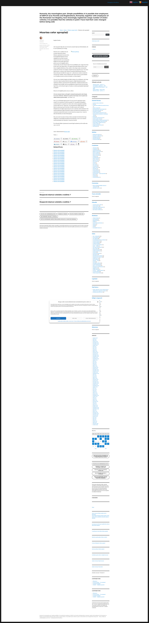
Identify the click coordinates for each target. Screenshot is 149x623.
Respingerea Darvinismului (98, 266)
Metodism (95, 168)
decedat (44, 45)
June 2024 (95, 362)
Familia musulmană (96, 250)
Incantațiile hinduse (96, 227)
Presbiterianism (96, 171)
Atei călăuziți (95, 238)
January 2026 (95, 341)
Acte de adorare (96, 237)
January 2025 (95, 353)
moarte (48, 45)
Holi (93, 226)
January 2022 (95, 394)
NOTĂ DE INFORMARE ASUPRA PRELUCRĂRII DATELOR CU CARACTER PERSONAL (100, 477)
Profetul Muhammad (97, 264)
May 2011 (94, 419)
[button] (97, 301)
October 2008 (95, 424)
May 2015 (94, 418)
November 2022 (96, 383)
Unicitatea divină (96, 271)
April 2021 (95, 399)
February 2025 (95, 352)
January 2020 (95, 405)
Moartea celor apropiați (44, 46)
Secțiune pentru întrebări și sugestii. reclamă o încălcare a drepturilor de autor (100, 456)
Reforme (94, 174)
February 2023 (95, 379)
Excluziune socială (96, 111)
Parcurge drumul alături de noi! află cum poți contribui (101, 56)
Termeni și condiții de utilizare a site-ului (100, 467)
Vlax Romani (95, 126)
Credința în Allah (96, 243)
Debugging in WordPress (113, 2)
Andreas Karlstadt (96, 150)
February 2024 (95, 367)
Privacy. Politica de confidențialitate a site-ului (82, 321)
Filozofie (94, 202)
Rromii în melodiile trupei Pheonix (99, 121)
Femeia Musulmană (96, 253)
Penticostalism (95, 169)
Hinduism (95, 215)
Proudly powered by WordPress (56, 617)
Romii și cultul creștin (97, 118)
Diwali (94, 225)
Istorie (94, 162)
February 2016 (95, 414)
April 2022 (95, 391)
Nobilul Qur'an (95, 258)
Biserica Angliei (96, 152)
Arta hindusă (95, 219)
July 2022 (94, 388)
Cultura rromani (96, 107)
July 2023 (94, 374)
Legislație (94, 278)
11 (105, 438)
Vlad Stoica (42, 40)
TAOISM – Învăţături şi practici (98, 584)
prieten (43, 47)
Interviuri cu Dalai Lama (97, 135)
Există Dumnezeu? (96, 249)
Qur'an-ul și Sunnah (97, 265)
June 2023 (95, 375)
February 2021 (95, 401)
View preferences (91, 318)
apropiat (41, 45)
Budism (94, 132)
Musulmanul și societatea (97, 255)
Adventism (95, 147)
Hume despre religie (96, 208)
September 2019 (96, 407)
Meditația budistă (96, 137)
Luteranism (95, 166)
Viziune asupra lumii (72, 30)
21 (95, 443)
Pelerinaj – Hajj (96, 260)
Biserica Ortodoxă (96, 155)
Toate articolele (96, 194)
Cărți (94, 104)
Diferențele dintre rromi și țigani (99, 109)
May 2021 (94, 397)
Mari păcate (95, 254)
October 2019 (95, 406)
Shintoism (95, 327)
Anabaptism (95, 149)
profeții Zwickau (96, 172)
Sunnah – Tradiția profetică (98, 270)
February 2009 (95, 423)
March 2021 (95, 400)
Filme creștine (95, 158)
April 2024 (95, 364)
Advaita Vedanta (96, 218)
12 (108, 438)
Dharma (94, 224)
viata (44, 48)
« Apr (95, 448)
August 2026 (95, 338)
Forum (94, 49)
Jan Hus (94, 163)
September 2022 (96, 385)
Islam (65, 30)
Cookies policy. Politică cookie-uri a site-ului (66, 321)
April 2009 (95, 422)
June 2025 (95, 347)
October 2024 (95, 357)
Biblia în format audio (97, 151)
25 (105, 443)
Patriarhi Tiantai (96, 138)
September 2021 (96, 395)
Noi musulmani (96, 259)
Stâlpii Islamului (96, 269)
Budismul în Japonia (96, 134)
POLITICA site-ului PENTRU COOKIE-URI (101, 470)
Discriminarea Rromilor (97, 110)
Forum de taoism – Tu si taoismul (99, 582)
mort (40, 47)
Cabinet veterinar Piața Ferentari (98, 560)
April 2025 (95, 350)
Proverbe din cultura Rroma (98, 117)
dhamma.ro (95, 581)
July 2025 (94, 346)
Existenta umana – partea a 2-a (99, 90)
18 (105, 441)
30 (100, 446)
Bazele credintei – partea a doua (99, 89)
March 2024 (95, 366)
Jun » (106, 448)
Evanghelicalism (96, 157)
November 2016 (96, 413)
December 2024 (96, 355)
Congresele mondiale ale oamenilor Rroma (101, 105)
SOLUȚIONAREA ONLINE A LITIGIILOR (49, 216)
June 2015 (95, 417)
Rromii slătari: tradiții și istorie (98, 122)
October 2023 (95, 372)
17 (103, 441)
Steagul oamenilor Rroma (97, 125)
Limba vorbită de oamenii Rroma (99, 112)
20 (93, 443)
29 (98, 446)
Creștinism (95, 145)
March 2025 (95, 351)
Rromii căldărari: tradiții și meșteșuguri (100, 120)
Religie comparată (97, 298)
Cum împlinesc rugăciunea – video (99, 85)
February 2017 (95, 412)
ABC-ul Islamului (96, 236)
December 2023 (96, 369)
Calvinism (95, 156)
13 (93, 441)
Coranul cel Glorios (96, 241)
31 (103, 446)
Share (93, 507)
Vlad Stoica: (95, 287)
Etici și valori (95, 248)
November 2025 (96, 344)
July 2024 (94, 361)
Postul (94, 261)
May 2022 (95, 390)
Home (61, 30)
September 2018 (96, 408)
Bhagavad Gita (95, 220)
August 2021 (95, 396)
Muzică (94, 116)
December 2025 (96, 342)
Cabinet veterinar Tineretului (97, 566)
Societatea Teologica (96, 583)
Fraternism (95, 183)
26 (108, 443)
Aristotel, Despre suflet (97, 204)
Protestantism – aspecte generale (99, 173)
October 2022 (95, 384)
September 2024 (96, 358)
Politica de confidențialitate (100, 463)
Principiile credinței (96, 263)
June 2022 (95, 389)
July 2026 (94, 339)
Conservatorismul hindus (97, 222)
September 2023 (96, 373)
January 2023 (95, 380)
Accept (58, 318)
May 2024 (95, 363)
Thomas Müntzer (96, 177)
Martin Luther (95, 167)
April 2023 (95, 377)
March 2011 (95, 421)
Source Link (67, 131)
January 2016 (95, 416)
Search (93, 33)
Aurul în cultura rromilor (97, 103)
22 (98, 443)
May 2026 (95, 340)
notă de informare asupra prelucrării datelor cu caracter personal (58, 219)
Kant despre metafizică (97, 209)
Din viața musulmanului (97, 247)
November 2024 (96, 356)
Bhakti (94, 221)
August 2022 (95, 386)
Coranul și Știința (96, 242)
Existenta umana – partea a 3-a (98, 84)
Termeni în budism (96, 139)
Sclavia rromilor (96, 123)
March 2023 (95, 378)
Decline (74, 318)
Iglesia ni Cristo (96, 160)
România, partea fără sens (97, 292)
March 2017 (95, 411)
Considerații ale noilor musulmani (99, 239)
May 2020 (95, 402)
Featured (94, 252)
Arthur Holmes (95, 206)
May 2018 (94, 410)
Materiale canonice (96, 188)
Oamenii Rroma (96, 100)
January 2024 (95, 368)
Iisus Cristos (95, 161)
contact (95, 75)
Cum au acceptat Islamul (97, 244)
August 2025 (95, 345)
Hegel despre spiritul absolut (98, 207)
